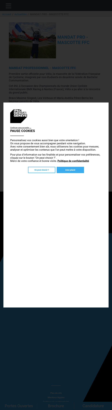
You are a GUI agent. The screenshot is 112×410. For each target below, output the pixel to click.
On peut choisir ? (41, 170)
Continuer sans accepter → (20, 128)
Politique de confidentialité (73, 161)
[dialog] (56, 205)
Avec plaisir (70, 170)
